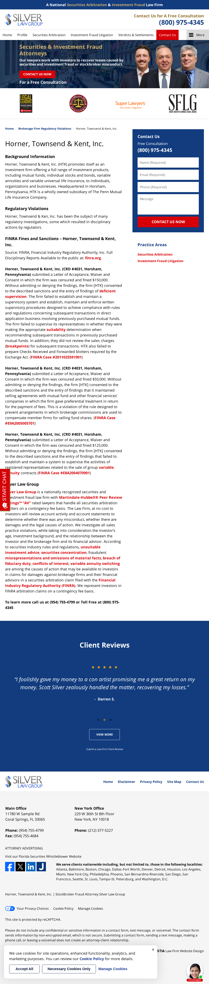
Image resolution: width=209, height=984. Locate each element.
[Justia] (41, 866)
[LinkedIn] (31, 866)
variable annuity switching (95, 563)
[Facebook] (9, 866)
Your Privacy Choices (33, 908)
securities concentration (64, 552)
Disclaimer (126, 781)
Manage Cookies (90, 908)
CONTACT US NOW (168, 221)
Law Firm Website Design (178, 951)
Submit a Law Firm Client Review (104, 749)
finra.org (93, 257)
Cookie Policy (63, 908)
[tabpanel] (104, 683)
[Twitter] (20, 866)
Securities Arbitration (49, 35)
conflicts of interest (50, 563)
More (200, 35)
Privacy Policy (151, 781)
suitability (57, 329)
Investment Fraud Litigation (92, 35)
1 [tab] (98, 720)
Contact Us (167, 35)
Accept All (24, 969)
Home (7, 35)
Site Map (174, 781)
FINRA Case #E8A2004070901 (64, 472)
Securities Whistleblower (49, 856)
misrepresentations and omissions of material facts (53, 557)
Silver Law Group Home (23, 20)
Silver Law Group (21, 491)
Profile (22, 35)
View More (104, 734)
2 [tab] (104, 720)
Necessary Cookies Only (69, 969)
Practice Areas (152, 244)
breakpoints (17, 346)
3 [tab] (111, 720)
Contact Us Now (37, 74)
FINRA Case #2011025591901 (56, 357)
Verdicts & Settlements (136, 35)
